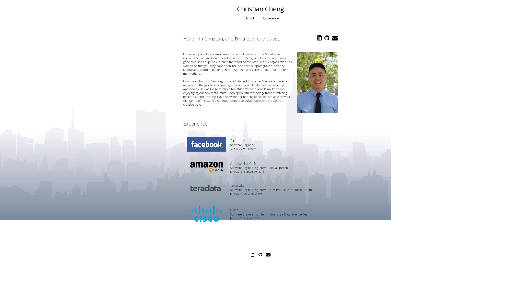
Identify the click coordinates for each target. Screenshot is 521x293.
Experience (271, 18)
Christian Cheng (260, 8)
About (250, 18)
